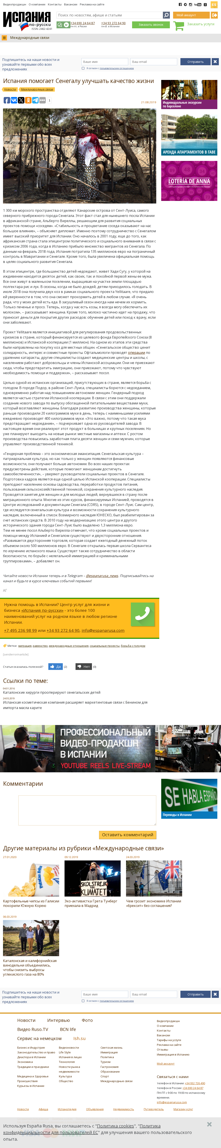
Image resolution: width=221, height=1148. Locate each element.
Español (214, 3)
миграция (25, 646)
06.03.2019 (9, 917)
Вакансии (70, 4)
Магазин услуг (183, 1109)
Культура (65, 1076)
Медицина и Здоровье (33, 1076)
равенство (40, 646)
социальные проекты (105, 646)
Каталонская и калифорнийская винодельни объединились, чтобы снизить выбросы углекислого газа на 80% (30, 967)
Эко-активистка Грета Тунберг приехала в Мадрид (91, 903)
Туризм (105, 1062)
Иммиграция (109, 1052)
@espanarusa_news (102, 575)
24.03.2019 (132, 857)
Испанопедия (67, 1109)
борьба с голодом (133, 646)
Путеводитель (154, 1109)
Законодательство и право (36, 1052)
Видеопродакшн (14, 4)
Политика (107, 1057)
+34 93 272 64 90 (113, 23)
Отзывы (162, 1049)
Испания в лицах (70, 1057)
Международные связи (29, 37)
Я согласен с (110, 68)
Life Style (65, 1052)
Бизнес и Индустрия (31, 1047)
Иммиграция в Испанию (173, 1054)
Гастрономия (109, 1067)
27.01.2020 (9, 857)
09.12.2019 (71, 857)
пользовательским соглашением (117, 68)
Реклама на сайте (92, 4)
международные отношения (68, 646)
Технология (67, 1062)
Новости (23, 1109)
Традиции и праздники (33, 1067)
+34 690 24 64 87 (82, 23)
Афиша (43, 1109)
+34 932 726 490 (195, 1083)
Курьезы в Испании (30, 1086)
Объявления (95, 1109)
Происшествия (27, 1081)
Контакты (55, 4)
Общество (66, 1081)
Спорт (105, 1076)
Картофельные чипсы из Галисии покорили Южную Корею (31, 903)
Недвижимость (123, 1109)
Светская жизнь (112, 1047)
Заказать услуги (200, 24)
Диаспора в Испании (31, 1057)
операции (136, 352)
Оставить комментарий (127, 835)
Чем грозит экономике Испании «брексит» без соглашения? (153, 903)
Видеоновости (69, 1047)
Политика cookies (115, 1126)
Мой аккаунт (166, 1063)
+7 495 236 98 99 (20, 630)
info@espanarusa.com (103, 630)
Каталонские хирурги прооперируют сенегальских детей (51, 692)
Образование (110, 1071)
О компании (37, 4)
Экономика (25, 1062)
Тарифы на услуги (169, 1040)
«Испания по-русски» (42, 610)
